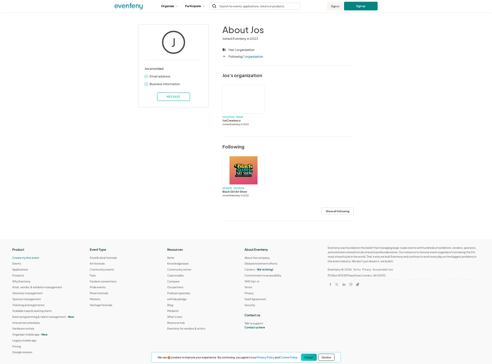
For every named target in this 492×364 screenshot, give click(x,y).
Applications (20, 269)
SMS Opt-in (251, 281)
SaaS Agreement (255, 299)
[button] (170, 6)
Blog (170, 305)
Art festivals (97, 263)
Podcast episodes (178, 293)
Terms (248, 287)
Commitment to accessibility (262, 275)
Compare (173, 281)
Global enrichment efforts (260, 263)
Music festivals (99, 293)
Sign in (335, 6)
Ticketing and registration (28, 305)
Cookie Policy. (289, 357)
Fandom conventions (103, 281)
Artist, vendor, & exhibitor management (37, 287)
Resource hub (176, 322)
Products (18, 275)
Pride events (98, 287)
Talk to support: (254, 325)
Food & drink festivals (103, 257)
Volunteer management (27, 293)
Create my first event (25, 257)
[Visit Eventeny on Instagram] (351, 284)
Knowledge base (178, 263)
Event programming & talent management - (43, 316)
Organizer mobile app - (29, 334)
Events (16, 263)
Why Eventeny (21, 281)
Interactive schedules (26, 322)
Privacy (249, 293)
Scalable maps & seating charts (32, 310)
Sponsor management (26, 299)
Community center (179, 269)
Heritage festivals (101, 305)
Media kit (173, 310)
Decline (326, 357)
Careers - (258, 269)
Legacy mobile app (24, 340)
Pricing (16, 346)
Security (249, 305)
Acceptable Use (383, 269)
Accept (309, 357)
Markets (95, 299)
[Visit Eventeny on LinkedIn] (344, 284)
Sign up (361, 6)
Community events (102, 269)
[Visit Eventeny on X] (336, 284)
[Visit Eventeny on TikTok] (357, 284)
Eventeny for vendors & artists (186, 328)
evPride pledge (177, 299)
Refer (171, 257)
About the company (257, 257)
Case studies (175, 275)
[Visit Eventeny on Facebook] (330, 284)
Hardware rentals (23, 328)
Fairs (93, 275)
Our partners (175, 287)
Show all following (337, 211)
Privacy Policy (265, 357)
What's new (174, 316)
